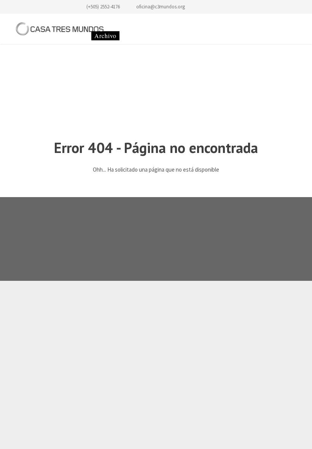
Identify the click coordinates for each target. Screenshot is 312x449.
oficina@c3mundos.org (160, 6)
